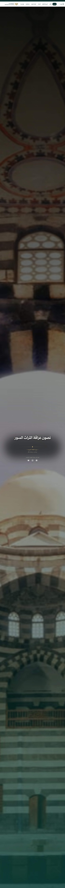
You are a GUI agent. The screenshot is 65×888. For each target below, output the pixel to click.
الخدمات (39, 4)
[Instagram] (32, 460)
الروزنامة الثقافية (45, 4)
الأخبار (50, 4)
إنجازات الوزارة (33, 4)
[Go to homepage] (10, 4)
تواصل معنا (22, 4)
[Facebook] (36, 460)
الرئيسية (54, 4)
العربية (61, 4)
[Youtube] (28, 460)
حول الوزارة (28, 4)
